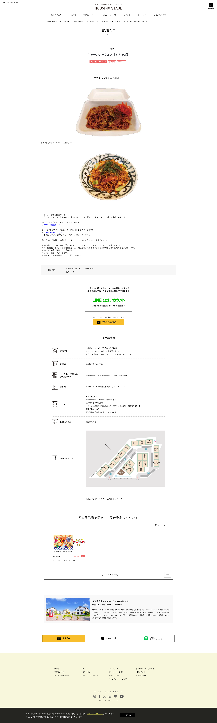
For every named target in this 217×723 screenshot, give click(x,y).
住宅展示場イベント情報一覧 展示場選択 (85, 21)
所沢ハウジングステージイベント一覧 (113, 21)
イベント (127, 15)
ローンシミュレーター (89, 675)
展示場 (73, 15)
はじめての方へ (57, 15)
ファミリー (121, 62)
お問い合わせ (141, 672)
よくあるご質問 (160, 15)
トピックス (142, 15)
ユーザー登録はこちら (53, 233)
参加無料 (112, 62)
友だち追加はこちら (52, 225)
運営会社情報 (141, 675)
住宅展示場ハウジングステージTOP (58, 21)
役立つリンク (113, 669)
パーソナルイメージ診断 (117, 679)
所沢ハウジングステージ (98, 62)
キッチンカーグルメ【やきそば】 (140, 21)
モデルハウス (88, 15)
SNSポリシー (113, 675)
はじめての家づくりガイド (146, 669)
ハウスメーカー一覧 (108, 15)
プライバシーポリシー (116, 672)
